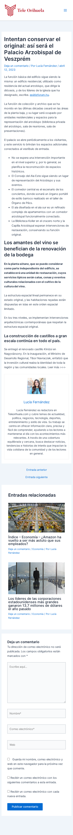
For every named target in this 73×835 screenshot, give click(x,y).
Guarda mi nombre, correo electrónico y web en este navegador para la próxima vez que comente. (35, 764)
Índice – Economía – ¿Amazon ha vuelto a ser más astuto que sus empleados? (34, 540)
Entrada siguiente (36, 477)
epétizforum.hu (39, 95)
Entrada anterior (36, 470)
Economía (37, 549)
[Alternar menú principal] (65, 10)
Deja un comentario (16, 66)
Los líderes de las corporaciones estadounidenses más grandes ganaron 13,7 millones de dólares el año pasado (35, 603)
